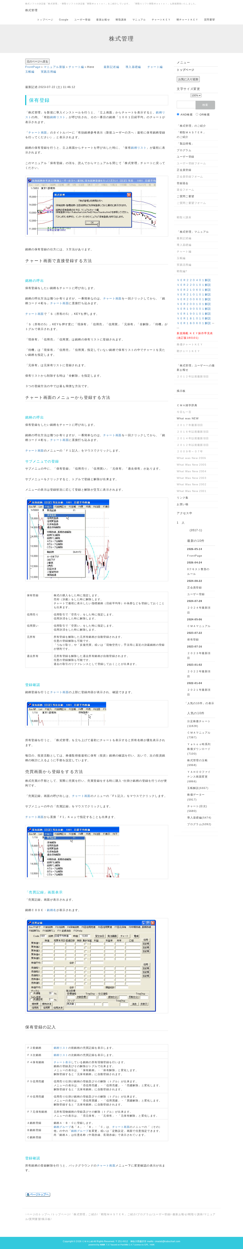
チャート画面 (37, 132)
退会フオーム (185, 189)
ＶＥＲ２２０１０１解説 (194, 284)
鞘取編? (182, 271)
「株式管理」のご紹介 (191, 125)
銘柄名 (51, 910)
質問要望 (209, 19)
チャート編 (76, 66)
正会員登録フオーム (190, 176)
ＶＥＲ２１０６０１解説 (194, 289)
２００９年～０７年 (190, 451)
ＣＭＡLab (87, 1241)
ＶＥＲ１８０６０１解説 (194, 323)
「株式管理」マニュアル (193, 231)
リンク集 (183, 497)
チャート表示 (62, 1062)
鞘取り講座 (184, 217)
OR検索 (205, 114)
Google (63, 19)
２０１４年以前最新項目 (193, 438)
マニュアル (139, 19)
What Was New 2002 (191, 484)
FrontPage (33, 66)
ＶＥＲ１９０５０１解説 (194, 308)
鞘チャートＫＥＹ (187, 19)
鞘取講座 (121, 19)
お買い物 (183, 504)
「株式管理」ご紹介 (84, 1214)
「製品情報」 (185, 143)
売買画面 (34, 771)
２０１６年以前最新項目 (193, 431)
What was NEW (188, 418)
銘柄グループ (62, 1126)
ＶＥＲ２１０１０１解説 (194, 294)
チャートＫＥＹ (161, 19)
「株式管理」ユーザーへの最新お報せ (196, 368)
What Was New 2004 (191, 471)
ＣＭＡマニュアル (199, 626)
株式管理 (31, 10)
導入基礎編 (133, 66)
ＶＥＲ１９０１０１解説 (194, 313)
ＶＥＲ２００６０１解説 (194, 299)
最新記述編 (111, 66)
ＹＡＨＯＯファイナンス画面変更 (199, 776)
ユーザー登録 (82, 19)
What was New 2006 (191, 458)
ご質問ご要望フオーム (191, 202)
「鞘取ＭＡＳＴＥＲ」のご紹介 (191, 134)
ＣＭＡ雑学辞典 (187, 405)
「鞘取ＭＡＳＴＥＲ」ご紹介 (117, 1214)
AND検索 (187, 114)
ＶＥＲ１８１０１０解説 (194, 318)
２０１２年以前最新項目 (193, 376)
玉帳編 (30, 71)
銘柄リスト (58, 117)
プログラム (184, 150)
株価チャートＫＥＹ (190, 344)
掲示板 (181, 390)
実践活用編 (48, 71)
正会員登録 (184, 169)
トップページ (45, 19)
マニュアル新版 (54, 66)
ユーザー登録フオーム (191, 163)
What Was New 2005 (191, 464)
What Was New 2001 (191, 491)
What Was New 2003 (191, 477)
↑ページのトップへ (37, 1214)
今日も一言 (184, 411)
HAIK (152, 1245)
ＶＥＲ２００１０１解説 (194, 304)
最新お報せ (103, 19)
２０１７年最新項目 (190, 425)
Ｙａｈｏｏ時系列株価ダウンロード (199, 749)
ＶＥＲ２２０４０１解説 (194, 280)
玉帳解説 (197, 787)
